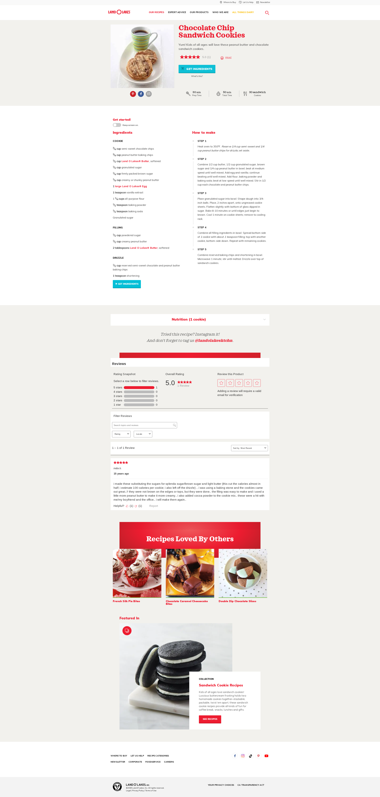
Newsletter (118, 762)
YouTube (266, 756)
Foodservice (152, 762)
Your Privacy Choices (221, 785)
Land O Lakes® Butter (135, 161)
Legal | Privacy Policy (135, 791)
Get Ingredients (199, 69)
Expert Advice (177, 12)
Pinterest (133, 94)
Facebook (141, 94)
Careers (169, 762)
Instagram (243, 756)
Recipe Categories (158, 756)
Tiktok (251, 756)
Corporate (135, 762)
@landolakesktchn (213, 341)
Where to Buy (119, 756)
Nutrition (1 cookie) (189, 319)
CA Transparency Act (251, 785)
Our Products (199, 12)
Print (228, 58)
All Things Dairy (243, 12)
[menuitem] (156, 12)
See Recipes (210, 719)
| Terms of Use (150, 791)
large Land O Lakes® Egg (131, 186)
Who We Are (220, 12)
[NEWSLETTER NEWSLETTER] (272, 6)
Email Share (149, 94)
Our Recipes (156, 12)
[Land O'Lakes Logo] (119, 12)
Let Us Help (137, 756)
